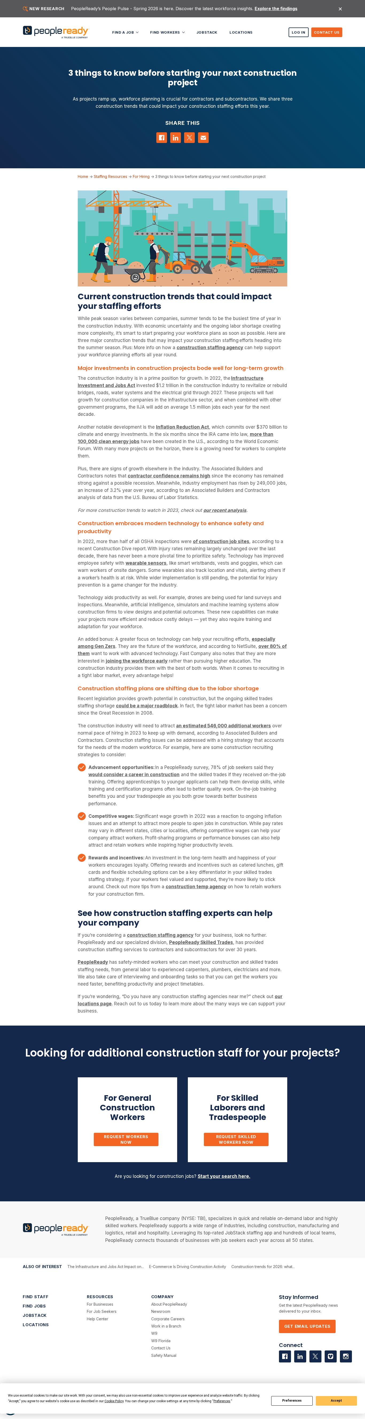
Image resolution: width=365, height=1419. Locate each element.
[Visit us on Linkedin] (300, 1356)
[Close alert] (340, 9)
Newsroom (160, 1311)
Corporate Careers (168, 1319)
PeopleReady (93, 962)
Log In (298, 32)
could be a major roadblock (147, 705)
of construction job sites (221, 541)
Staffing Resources (110, 176)
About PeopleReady (169, 1304)
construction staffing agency (210, 347)
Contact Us (327, 32)
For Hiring (141, 176)
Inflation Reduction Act (182, 427)
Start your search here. (224, 1176)
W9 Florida (160, 1340)
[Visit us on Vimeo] (331, 1356)
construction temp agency (196, 886)
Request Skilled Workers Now (236, 1139)
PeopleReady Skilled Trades (201, 942)
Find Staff (36, 1297)
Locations (241, 32)
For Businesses (100, 1304)
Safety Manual (163, 1355)
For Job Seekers (102, 1311)
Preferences (292, 1400)
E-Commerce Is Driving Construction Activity (187, 1266)
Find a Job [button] (123, 32)
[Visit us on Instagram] (346, 1356)
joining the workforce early (137, 661)
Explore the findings (276, 8)
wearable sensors (146, 563)
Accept (336, 1400)
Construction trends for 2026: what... (263, 1266)
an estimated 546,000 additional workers (223, 725)
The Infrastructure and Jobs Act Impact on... (105, 1266)
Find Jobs (34, 1306)
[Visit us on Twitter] (315, 1356)
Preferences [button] (221, 1401)
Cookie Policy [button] (113, 1401)
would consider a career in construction (134, 774)
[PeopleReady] (56, 32)
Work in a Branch (166, 1326)
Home (83, 176)
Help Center (97, 1319)
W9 (154, 1333)
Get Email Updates (307, 1326)
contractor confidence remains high (169, 476)
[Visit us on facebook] (285, 1356)
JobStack (207, 32)
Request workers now (126, 1139)
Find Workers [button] (165, 32)
